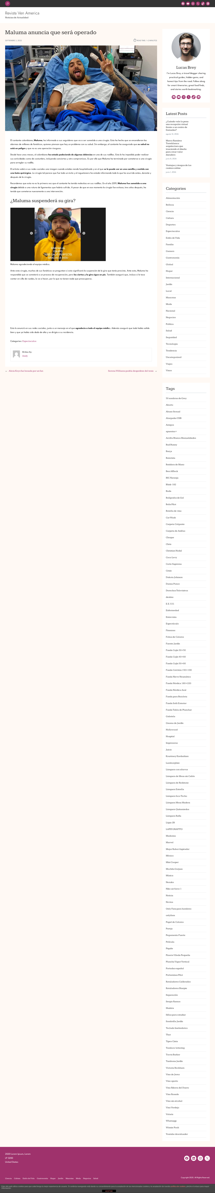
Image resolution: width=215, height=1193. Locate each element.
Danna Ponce (173, 583)
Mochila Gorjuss (174, 869)
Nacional (170, 310)
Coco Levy (171, 557)
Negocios (171, 317)
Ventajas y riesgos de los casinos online (178, 166)
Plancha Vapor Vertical (177, 961)
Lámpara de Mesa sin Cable (180, 776)
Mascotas (171, 297)
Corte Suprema (174, 564)
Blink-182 (171, 484)
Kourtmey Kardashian (177, 756)
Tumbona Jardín (174, 1061)
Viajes (169, 364)
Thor (168, 1034)
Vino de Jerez (173, 1074)
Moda (169, 304)
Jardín (169, 284)
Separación (172, 995)
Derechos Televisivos (177, 590)
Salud (169, 330)
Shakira (170, 1008)
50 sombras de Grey (176, 398)
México (170, 855)
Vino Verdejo (172, 1107)
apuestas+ (171, 431)
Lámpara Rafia (173, 816)
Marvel (169, 842)
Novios (169, 902)
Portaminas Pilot (174, 975)
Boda (168, 491)
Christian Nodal (174, 550)
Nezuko (170, 882)
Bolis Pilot (171, 504)
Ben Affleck (172, 471)
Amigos (170, 425)
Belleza (170, 204)
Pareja (169, 928)
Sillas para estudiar (176, 1014)
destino (169, 597)
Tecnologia (172, 344)
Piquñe (169, 948)
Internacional (173, 277)
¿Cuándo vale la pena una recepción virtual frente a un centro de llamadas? (177, 125)
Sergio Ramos (173, 1001)
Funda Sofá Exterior (176, 703)
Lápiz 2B (170, 822)
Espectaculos (29, 341)
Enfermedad (172, 610)
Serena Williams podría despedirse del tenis (130, 371)
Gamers (170, 251)
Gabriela (170, 716)
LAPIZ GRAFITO (174, 829)
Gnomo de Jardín (174, 723)
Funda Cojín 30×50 (176, 650)
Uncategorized (173, 357)
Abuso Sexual (173, 411)
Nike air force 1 (174, 888)
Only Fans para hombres (178, 908)
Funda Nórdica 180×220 (178, 683)
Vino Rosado (172, 1094)
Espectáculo (172, 623)
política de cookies (178, 1186)
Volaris (169, 1114)
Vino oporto (172, 1081)
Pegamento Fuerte (175, 935)
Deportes (171, 224)
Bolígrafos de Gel (175, 497)
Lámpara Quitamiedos (177, 809)
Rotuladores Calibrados (178, 981)
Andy (25, 356)
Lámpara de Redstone (177, 782)
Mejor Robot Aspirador (177, 849)
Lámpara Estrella (175, 789)
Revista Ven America (22, 13)
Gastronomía (172, 257)
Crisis (169, 570)
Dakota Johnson (174, 577)
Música (169, 875)
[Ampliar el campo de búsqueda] (7, 3)
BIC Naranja (172, 477)
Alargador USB (174, 418)
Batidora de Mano (175, 464)
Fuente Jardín (173, 643)
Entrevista (171, 617)
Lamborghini (172, 763)
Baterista (170, 458)
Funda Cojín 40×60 (176, 656)
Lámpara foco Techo (176, 796)
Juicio (169, 749)
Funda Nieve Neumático (178, 676)
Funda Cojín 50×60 (176, 663)
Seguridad (171, 337)
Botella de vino (174, 511)
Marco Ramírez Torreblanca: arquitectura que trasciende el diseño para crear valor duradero (176, 147)
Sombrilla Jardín (174, 1021)
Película (170, 942)
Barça (169, 451)
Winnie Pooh (172, 1127)
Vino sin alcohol (174, 1101)
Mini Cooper (172, 862)
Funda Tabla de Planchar (179, 710)
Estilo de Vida (173, 238)
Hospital (170, 736)
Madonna (171, 836)
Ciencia (170, 211)
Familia (170, 244)
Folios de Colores (175, 637)
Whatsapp (171, 1120)
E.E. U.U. (170, 603)
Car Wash (171, 517)
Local (169, 291)
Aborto (169, 405)
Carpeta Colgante (175, 524)
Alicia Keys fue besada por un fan (26, 371)
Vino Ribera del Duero (177, 1087)
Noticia (169, 895)
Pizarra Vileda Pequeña (178, 955)
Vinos (169, 370)
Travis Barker (173, 1054)
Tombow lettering (175, 1048)
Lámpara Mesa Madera (178, 802)
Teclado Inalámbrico (177, 1028)
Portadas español (175, 968)
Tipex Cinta (172, 1041)
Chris (168, 544)
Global (169, 264)
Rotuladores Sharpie (176, 988)
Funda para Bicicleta (176, 696)
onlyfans (170, 915)
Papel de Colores (175, 922)
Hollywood (172, 729)
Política (170, 324)
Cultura (170, 218)
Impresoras (172, 743)
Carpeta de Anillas (175, 531)
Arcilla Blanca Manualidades (181, 438)
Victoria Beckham (175, 1068)
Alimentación (173, 198)
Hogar (169, 271)
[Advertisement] (81, 303)
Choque (170, 537)
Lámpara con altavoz (177, 769)
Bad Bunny (171, 444)
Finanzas (170, 630)
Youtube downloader (177, 1134)
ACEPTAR (109, 1191)
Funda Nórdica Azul (176, 690)
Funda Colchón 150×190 (179, 670)
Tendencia (171, 350)
